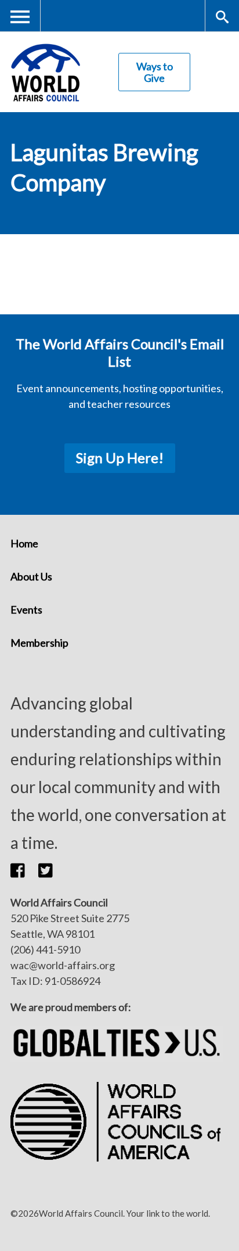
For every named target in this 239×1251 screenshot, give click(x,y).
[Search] (222, 16)
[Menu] (20, 16)
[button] (24, 870)
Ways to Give (154, 72)
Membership (39, 642)
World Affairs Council (45, 72)
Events (26, 609)
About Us (31, 576)
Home (24, 543)
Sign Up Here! (120, 457)
